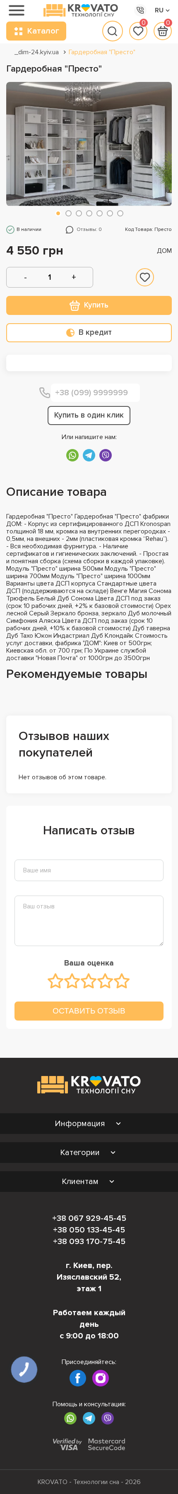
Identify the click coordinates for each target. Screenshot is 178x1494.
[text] (56, 981)
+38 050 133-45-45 (89, 1230)
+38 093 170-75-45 (89, 1242)
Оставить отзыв (89, 1010)
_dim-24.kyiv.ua (36, 52)
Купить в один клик (89, 415)
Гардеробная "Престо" (102, 52)
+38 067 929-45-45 (89, 1218)
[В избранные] (145, 277)
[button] (58, 213)
